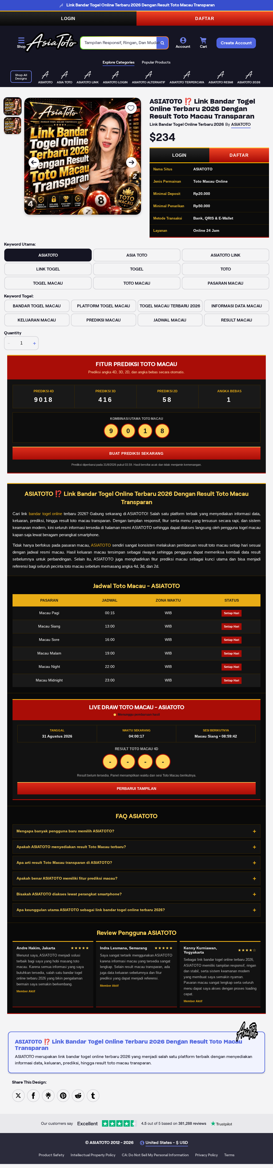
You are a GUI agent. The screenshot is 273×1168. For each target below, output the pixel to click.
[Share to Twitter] (18, 1095)
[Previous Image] (33, 162)
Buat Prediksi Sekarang (136, 453)
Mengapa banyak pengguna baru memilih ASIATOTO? (65, 831)
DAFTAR (204, 18)
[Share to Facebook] (33, 1095)
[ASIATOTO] (51, 43)
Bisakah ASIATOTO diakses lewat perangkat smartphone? (69, 894)
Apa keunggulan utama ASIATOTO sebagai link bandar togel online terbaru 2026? (91, 910)
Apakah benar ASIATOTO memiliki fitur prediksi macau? (67, 878)
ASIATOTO (101, 545)
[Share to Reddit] (78, 1095)
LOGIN (68, 18)
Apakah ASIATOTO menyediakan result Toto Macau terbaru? (71, 847)
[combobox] (119, 43)
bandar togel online (45, 513)
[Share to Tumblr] (93, 1095)
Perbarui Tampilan (136, 788)
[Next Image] (131, 162)
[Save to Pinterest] (63, 1095)
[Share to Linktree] (48, 1095)
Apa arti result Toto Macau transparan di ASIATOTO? (64, 862)
